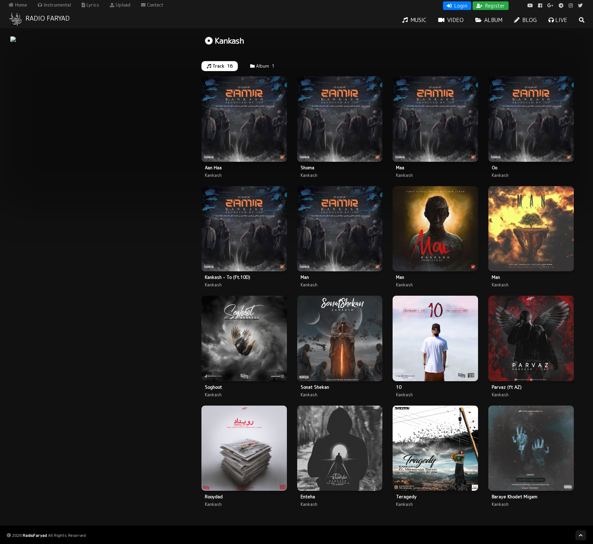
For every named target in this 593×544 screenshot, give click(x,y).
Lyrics (92, 5)
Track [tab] (222, 66)
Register (494, 5)
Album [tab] (265, 66)
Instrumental (56, 5)
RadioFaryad (35, 535)
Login (460, 5)
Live (560, 20)
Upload (122, 5)
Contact (154, 5)
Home (20, 5)
